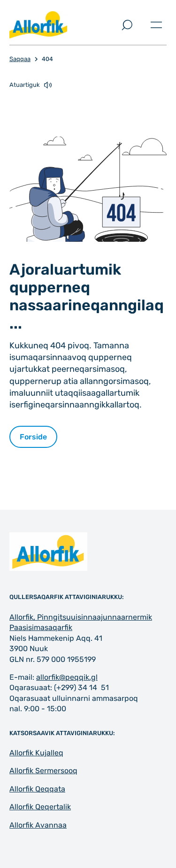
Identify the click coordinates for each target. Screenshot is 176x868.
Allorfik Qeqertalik (40, 806)
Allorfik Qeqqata (37, 788)
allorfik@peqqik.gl (67, 677)
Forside (33, 436)
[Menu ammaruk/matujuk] (156, 24)
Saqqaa (20, 58)
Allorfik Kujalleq (36, 752)
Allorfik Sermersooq (43, 770)
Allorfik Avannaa (38, 825)
